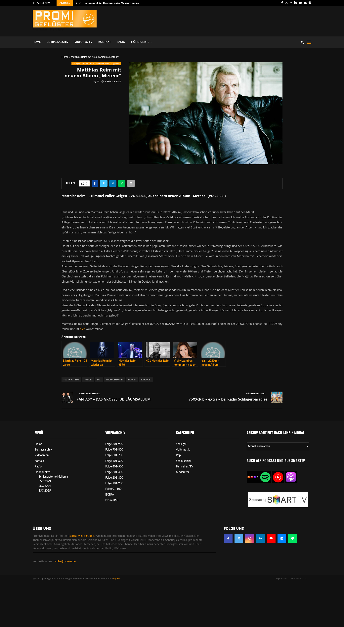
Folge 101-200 (114, 483)
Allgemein (115, 64)
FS (98, 81)
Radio (121, 42)
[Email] (282, 538)
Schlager (76, 64)
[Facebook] (228, 538)
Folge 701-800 (114, 449)
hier (82, 329)
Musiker (88, 380)
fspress (116, 578)
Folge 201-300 (114, 477)
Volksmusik (183, 449)
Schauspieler (183, 461)
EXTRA (109, 494)
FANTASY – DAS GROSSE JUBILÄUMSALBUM (114, 399)
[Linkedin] (260, 538)
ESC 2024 (45, 486)
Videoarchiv (83, 42)
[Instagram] (249, 538)
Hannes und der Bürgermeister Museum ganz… (111, 3)
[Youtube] (271, 538)
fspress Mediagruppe (81, 536)
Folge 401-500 (114, 466)
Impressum (281, 578)
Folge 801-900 (114, 444)
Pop (92, 64)
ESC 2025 (45, 490)
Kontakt (104, 42)
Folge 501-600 (114, 461)
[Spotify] (292, 538)
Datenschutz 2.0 (299, 578)
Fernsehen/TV (184, 466)
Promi (85, 64)
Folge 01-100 (113, 489)
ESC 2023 (45, 481)
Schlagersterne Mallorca (53, 476)
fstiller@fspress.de (65, 561)
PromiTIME (112, 500)
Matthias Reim (102, 64)
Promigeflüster (114, 380)
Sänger (132, 380)
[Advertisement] (238, 20)
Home (37, 42)
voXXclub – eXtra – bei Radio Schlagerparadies (228, 399)
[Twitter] (239, 538)
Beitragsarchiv (57, 42)
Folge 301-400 (114, 472)
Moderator (182, 472)
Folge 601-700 (114, 455)
